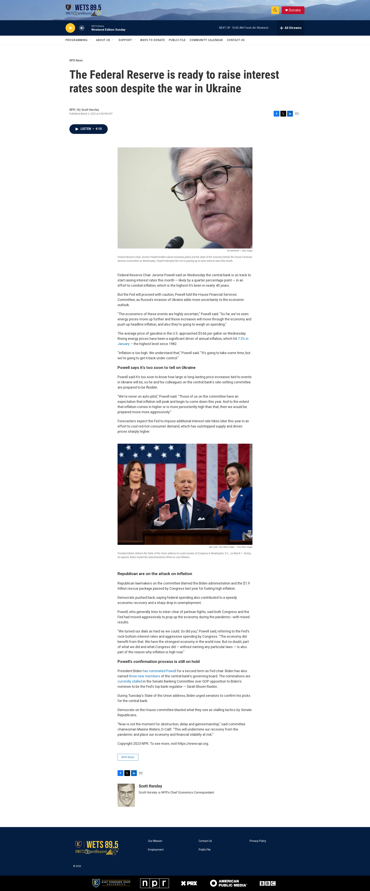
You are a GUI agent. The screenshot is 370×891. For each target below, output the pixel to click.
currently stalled (130, 681)
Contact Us (236, 40)
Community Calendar (206, 40)
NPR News (76, 60)
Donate (295, 10)
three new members (144, 676)
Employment (156, 849)
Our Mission (155, 841)
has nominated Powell (160, 671)
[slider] (88, 28)
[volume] (82, 28)
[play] (70, 28)
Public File (177, 40)
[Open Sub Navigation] (90, 40)
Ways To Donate (152, 40)
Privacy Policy (258, 841)
